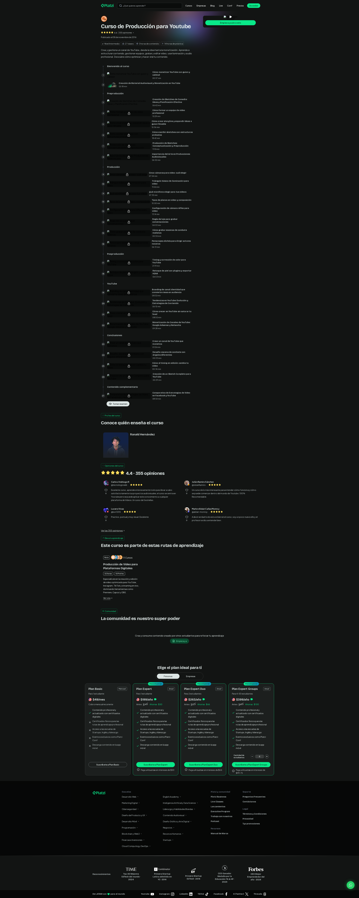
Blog (212, 5)
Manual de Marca (219, 833)
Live (221, 5)
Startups (167, 840)
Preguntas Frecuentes (254, 797)
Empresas (201, 5)
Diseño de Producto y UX (133, 815)
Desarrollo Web (129, 796)
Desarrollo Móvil (129, 821)
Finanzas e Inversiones (132, 840)
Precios (240, 5)
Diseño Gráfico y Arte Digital (176, 821)
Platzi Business (218, 797)
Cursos (188, 5)
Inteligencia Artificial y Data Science (179, 803)
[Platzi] (107, 5)
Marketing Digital (130, 803)
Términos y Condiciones (254, 814)
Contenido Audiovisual (173, 815)
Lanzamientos (218, 806)
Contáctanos (249, 802)
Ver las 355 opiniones (112, 530)
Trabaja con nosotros (221, 816)
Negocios (167, 827)
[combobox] (149, 5)
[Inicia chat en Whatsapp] (351, 885)
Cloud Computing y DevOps (135, 846)
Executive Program (220, 811)
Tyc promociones (251, 824)
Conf (229, 5)
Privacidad (248, 819)
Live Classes (217, 802)
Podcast (215, 821)
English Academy (171, 796)
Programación (129, 827)
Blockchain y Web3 (131, 833)
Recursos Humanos (172, 833)
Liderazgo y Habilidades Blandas (178, 809)
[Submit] (120, 5)
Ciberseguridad (129, 809)
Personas (168, 676)
